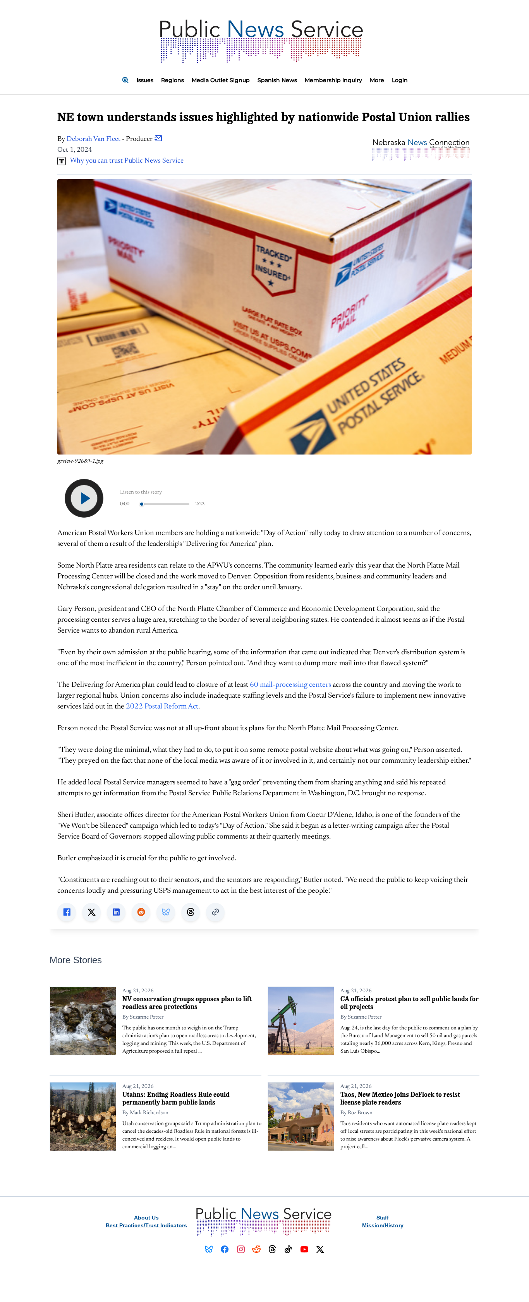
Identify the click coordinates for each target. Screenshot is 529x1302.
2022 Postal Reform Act (162, 706)
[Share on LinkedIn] (116, 912)
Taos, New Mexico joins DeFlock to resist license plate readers (400, 1098)
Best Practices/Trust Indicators (146, 1225)
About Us (146, 1218)
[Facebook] (225, 1249)
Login (400, 80)
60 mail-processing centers (290, 685)
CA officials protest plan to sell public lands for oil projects (409, 1002)
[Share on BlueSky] (165, 912)
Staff (382, 1218)
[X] (320, 1249)
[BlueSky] (209, 1249)
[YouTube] (304, 1249)
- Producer (110, 139)
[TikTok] (288, 1249)
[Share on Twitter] (91, 912)
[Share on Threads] (190, 912)
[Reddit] (256, 1249)
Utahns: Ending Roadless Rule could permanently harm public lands (176, 1098)
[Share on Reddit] (141, 912)
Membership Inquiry (333, 80)
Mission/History (383, 1225)
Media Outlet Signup (221, 80)
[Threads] (272, 1249)
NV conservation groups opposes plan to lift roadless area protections (187, 1002)
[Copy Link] (215, 912)
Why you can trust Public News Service (125, 161)
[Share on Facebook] (66, 912)
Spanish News (277, 80)
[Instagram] (241, 1249)
